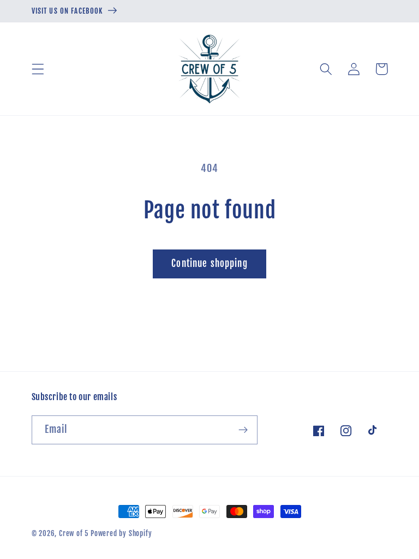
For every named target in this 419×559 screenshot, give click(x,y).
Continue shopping (209, 263)
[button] (38, 69)
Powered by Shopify (121, 533)
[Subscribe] (243, 430)
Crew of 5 (73, 533)
